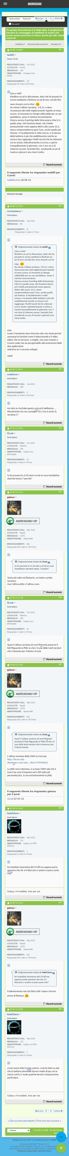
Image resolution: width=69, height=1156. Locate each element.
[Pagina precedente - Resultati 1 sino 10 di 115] (46, 18)
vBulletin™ (34, 1144)
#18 (60, 808)
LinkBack (19, 44)
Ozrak (10, 799)
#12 (60, 206)
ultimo (57, 18)
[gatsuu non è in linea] (14, 508)
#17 (60, 665)
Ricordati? (15, 24)
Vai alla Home (56, 1130)
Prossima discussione (47, 1120)
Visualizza (55, 44)
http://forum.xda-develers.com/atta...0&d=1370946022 (27, 761)
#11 (60, 50)
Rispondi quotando (54, 165)
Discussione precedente (22, 1120)
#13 (60, 369)
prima (40, 18)
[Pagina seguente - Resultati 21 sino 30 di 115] (51, 18)
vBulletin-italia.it (45, 1151)
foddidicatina (13, 180)
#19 (60, 903)
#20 (60, 1009)
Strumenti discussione (37, 44)
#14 (60, 428)
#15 (60, 492)
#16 (60, 597)
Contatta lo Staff (40, 1130)
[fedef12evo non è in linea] (14, 826)
